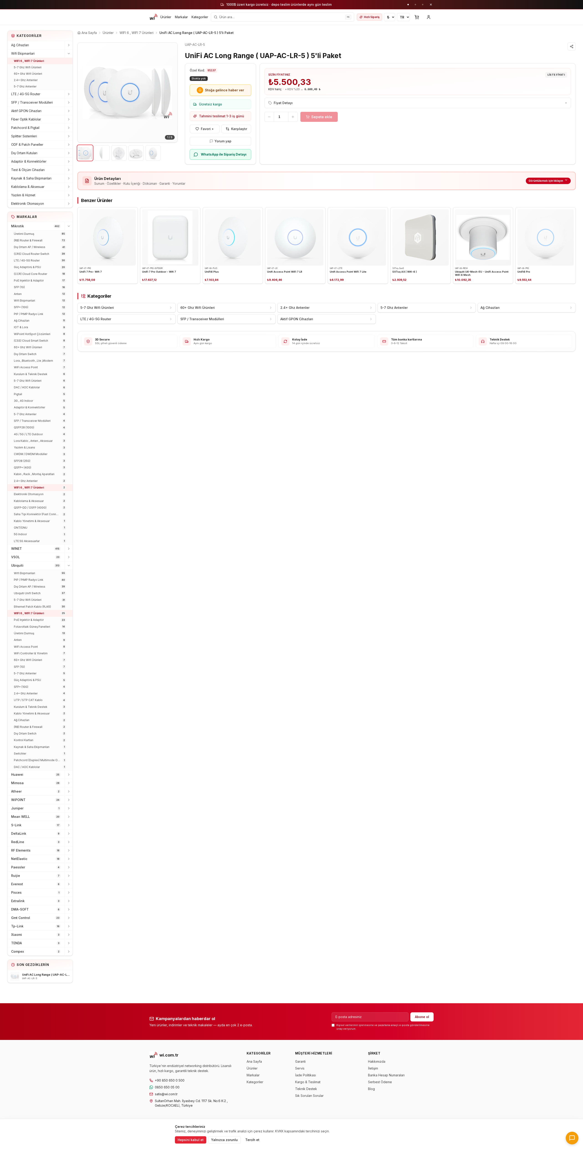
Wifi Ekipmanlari (23, 53)
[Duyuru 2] (415, 4)
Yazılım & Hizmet (23, 195)
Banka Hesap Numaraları (386, 1075)
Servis (299, 1068)
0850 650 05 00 (167, 1087)
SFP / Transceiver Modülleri (32, 102)
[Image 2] (102, 153)
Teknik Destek (306, 1089)
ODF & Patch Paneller (27, 144)
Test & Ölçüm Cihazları (28, 170)
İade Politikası (305, 1075)
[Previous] (84, 92)
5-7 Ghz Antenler (25, 86)
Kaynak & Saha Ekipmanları (31, 178)
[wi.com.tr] (153, 17)
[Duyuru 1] (408, 4)
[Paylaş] (572, 46)
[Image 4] (136, 153)
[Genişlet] (68, 45)
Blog (371, 1089)
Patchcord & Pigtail (25, 128)
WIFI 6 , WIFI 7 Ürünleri (29, 61)
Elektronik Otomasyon (27, 203)
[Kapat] (431, 4)
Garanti (300, 1061)
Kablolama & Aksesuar (27, 187)
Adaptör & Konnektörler (28, 161)
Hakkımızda (376, 1061)
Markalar (181, 17)
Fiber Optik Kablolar (26, 119)
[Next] (170, 92)
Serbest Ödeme (380, 1082)
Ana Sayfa (254, 1061)
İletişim (373, 1068)
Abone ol (422, 1017)
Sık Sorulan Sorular (309, 1096)
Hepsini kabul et (191, 1140)
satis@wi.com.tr (166, 1094)
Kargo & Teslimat (307, 1082)
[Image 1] (85, 153)
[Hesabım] (429, 17)
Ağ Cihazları (20, 45)
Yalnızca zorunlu (224, 1140)
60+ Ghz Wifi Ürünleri (28, 73)
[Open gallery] (127, 92)
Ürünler (165, 17)
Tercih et (252, 1140)
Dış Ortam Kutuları (24, 153)
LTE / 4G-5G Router (25, 94)
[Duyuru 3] (422, 4)
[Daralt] (68, 53)
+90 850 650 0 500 (169, 1080)
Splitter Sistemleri (24, 136)
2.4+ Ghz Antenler (26, 80)
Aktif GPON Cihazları (26, 111)
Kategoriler (200, 17)
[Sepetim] (417, 17)
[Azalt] (269, 117)
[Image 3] (119, 153)
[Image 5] (153, 153)
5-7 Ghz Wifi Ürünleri (27, 67)
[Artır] (292, 117)
